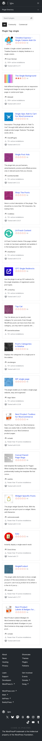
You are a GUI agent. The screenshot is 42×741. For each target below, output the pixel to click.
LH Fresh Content (23, 230)
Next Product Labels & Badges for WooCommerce (24, 608)
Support (5, 676)
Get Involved (27, 673)
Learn (4, 673)
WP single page (22, 379)
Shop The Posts (22, 192)
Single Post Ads (22, 154)
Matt (5, 695)
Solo (17, 534)
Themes (25, 658)
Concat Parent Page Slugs (21, 456)
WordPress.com (9, 691)
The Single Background (25, 76)
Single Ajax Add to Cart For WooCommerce (26, 115)
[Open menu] (38, 3)
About (4, 654)
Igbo (9, 712)
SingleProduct (21, 566)
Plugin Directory (8, 10)
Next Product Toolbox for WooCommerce (25, 415)
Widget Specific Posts (25, 496)
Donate (26, 680)
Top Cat (19, 306)
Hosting (5, 662)
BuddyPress (8, 702)
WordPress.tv (8, 684)
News (4, 658)
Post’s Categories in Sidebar (23, 345)
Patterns (25, 666)
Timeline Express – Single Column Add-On (25, 39)
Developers (6, 680)
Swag (25, 684)
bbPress (6, 698)
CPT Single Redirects (24, 268)
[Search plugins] (31, 18)
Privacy (5, 666)
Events (25, 676)
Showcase (26, 654)
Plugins (25, 662)
